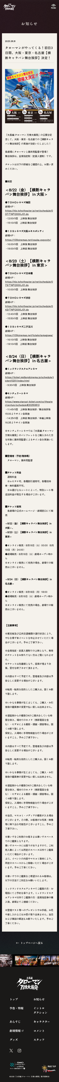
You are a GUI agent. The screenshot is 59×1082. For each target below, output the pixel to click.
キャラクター (41, 1022)
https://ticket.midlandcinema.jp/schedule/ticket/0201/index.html (29, 378)
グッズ (14, 1040)
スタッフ (39, 1040)
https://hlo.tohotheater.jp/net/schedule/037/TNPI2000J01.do (29, 212)
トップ (14, 999)
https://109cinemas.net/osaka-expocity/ (28, 239)
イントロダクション (40, 1010)
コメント (39, 1031)
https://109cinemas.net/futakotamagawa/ (29, 335)
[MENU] (53, 6)
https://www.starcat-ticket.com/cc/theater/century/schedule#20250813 (29, 403)
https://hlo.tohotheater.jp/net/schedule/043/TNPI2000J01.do (29, 307)
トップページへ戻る (31, 943)
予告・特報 (16, 1008)
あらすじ (15, 1022)
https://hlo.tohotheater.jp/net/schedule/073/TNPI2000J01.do (29, 283)
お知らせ (39, 999)
